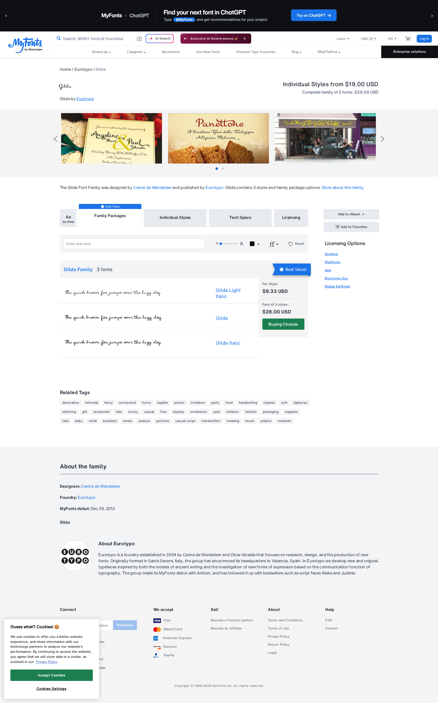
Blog (295, 52)
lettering (69, 412)
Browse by (100, 52)
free (163, 412)
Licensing (291, 217)
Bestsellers (171, 51)
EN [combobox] (390, 38)
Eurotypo (83, 69)
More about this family (342, 187)
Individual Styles (175, 217)
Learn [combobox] (341, 38)
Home (65, 69)
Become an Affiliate (226, 628)
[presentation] (55, 139)
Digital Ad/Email (337, 286)
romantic (284, 421)
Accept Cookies (51, 675)
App (328, 270)
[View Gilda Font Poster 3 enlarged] (325, 138)
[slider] (228, 243)
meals (127, 421)
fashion (251, 412)
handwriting (248, 403)
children (232, 412)
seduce (144, 421)
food (229, 403)
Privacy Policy (278, 637)
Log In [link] (424, 39)
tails (65, 421)
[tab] (217, 168)
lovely (133, 412)
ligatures (300, 403)
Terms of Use (278, 628)
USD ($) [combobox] (367, 38)
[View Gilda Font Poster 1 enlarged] (111, 138)
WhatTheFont (327, 52)
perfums (162, 421)
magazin (291, 412)
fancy (108, 403)
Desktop (331, 254)
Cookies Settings (51, 688)
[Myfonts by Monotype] (25, 45)
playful (266, 421)
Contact (331, 628)
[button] (6, 15)
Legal (272, 653)
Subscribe (125, 625)
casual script (185, 421)
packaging (271, 412)
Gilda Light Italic (228, 293)
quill (216, 412)
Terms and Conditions (285, 620)
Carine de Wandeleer (152, 187)
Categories (135, 52)
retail (93, 421)
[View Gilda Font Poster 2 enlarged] (218, 138)
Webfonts (332, 262)
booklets (110, 421)
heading (233, 421)
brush (249, 421)
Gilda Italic (228, 342)
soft (284, 403)
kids (119, 412)
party (215, 403)
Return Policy (278, 645)
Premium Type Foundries (256, 51)
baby (79, 421)
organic (269, 403)
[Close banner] (244, 38)
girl (84, 412)
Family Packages (110, 216)
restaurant (101, 412)
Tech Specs (240, 217)
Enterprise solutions (409, 51)
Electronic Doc (336, 278)
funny (146, 403)
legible (162, 403)
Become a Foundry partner (232, 620)
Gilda (222, 318)
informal (91, 403)
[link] (58, 38)
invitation (198, 403)
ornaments (198, 412)
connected (127, 403)
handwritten (211, 421)
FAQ (328, 620)
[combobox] (113, 38)
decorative (70, 403)
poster (179, 403)
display (178, 412)
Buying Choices (283, 324)
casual (149, 412)
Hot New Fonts (208, 51)
